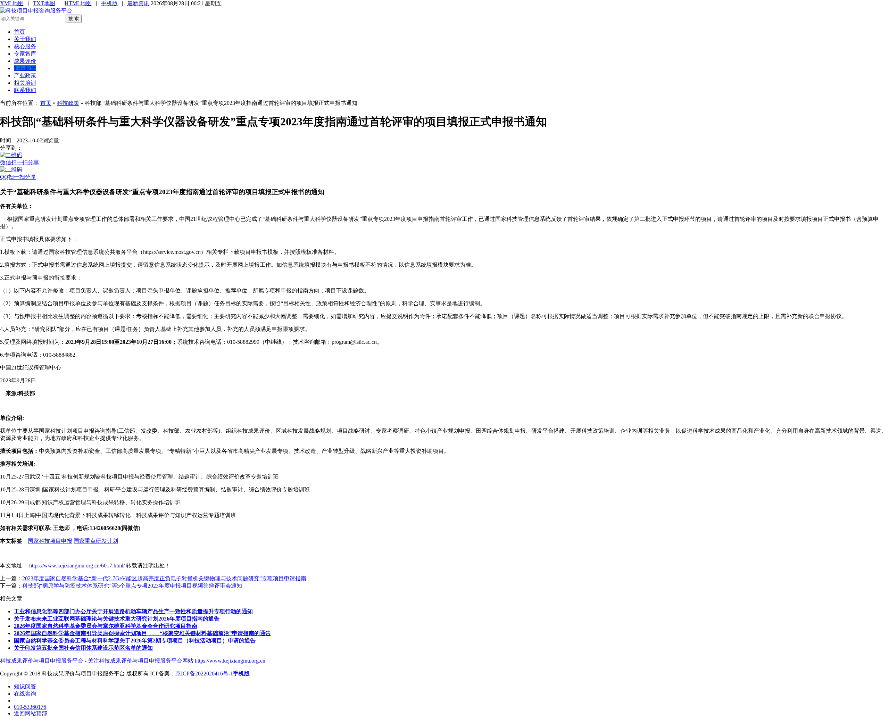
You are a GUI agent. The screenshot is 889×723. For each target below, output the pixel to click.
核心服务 (25, 46)
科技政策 (25, 68)
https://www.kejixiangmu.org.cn (230, 661)
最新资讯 (138, 3)
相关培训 (25, 83)
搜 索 (73, 18)
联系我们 (25, 90)
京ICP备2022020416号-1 (204, 673)
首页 (19, 32)
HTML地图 (78, 3)
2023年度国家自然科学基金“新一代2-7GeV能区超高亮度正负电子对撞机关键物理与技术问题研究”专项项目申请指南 (164, 578)
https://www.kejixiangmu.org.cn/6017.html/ (76, 565)
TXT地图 (44, 3)
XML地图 (12, 3)
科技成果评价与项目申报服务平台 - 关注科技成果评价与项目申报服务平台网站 (96, 661)
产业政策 (25, 75)
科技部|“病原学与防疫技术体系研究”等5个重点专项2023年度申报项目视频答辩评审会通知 (132, 586)
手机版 (109, 3)
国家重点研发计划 (96, 541)
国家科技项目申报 (50, 541)
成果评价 (25, 61)
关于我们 (25, 39)
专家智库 (25, 54)
